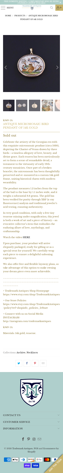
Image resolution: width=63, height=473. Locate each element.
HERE (26, 237)
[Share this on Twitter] (19, 363)
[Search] (52, 8)
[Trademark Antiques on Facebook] (23, 439)
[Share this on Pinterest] (35, 363)
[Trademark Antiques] (31, 8)
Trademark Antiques (22, 448)
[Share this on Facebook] (27, 363)
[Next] (57, 67)
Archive (21, 352)
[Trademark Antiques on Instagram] (34, 439)
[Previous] (6, 67)
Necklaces (32, 352)
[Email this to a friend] (43, 363)
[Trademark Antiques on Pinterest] (28, 439)
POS (36, 448)
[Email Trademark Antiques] (39, 439)
